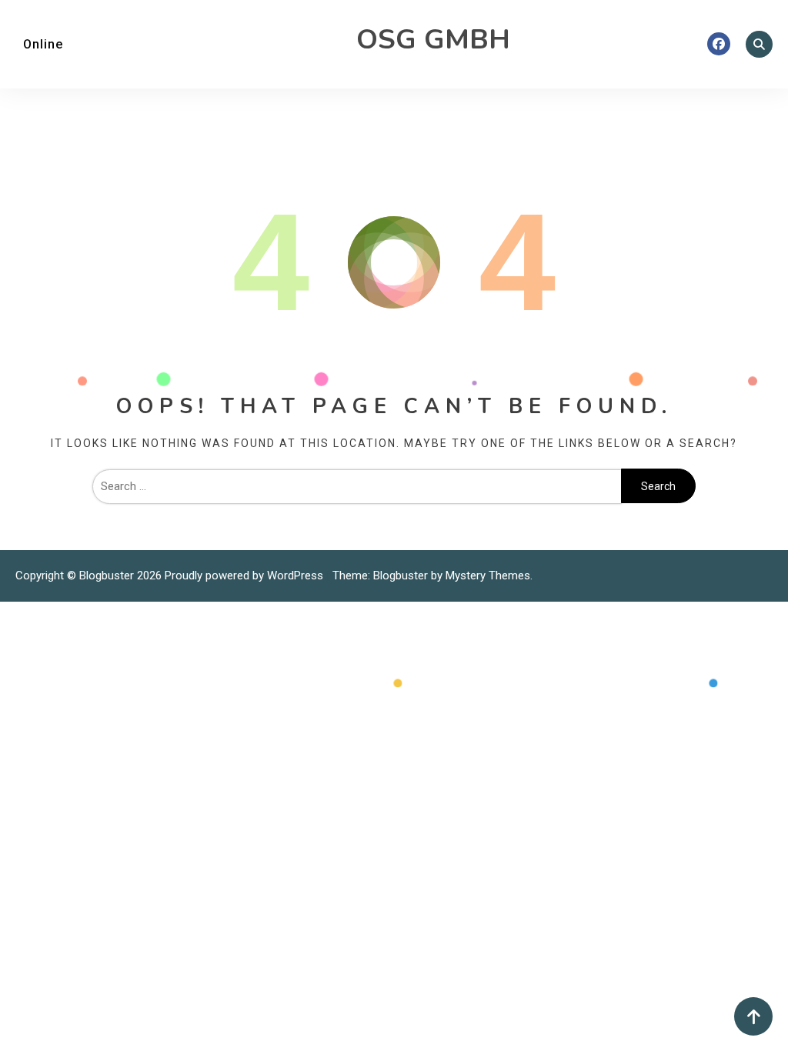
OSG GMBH (433, 39)
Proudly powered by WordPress (245, 575)
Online (43, 44)
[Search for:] (357, 486)
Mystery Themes (488, 575)
